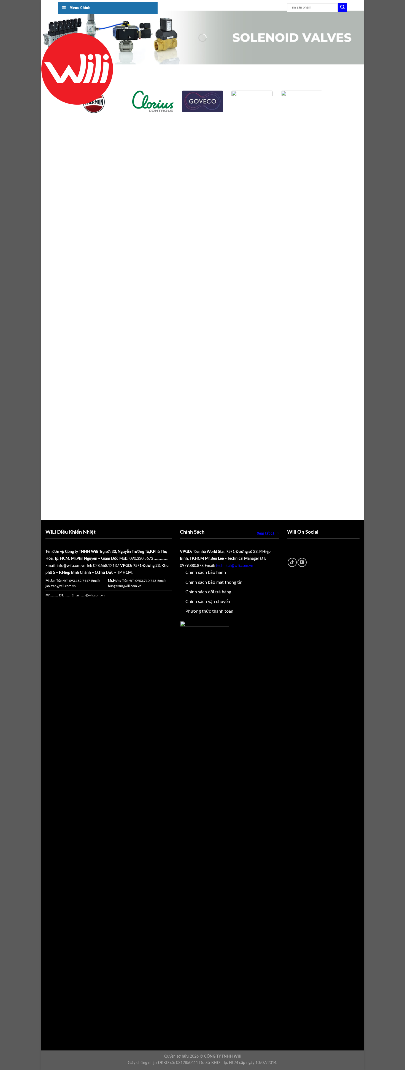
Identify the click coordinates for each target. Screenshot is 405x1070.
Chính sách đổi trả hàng (208, 592)
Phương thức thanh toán (209, 611)
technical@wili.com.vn (234, 566)
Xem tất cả (265, 533)
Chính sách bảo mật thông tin (213, 582)
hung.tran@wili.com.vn (124, 586)
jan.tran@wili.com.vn (60, 586)
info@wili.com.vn (71, 566)
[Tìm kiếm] (342, 7)
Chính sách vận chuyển (207, 601)
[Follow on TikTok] (292, 562)
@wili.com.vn (95, 595)
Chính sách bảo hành (205, 572)
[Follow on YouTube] (302, 562)
